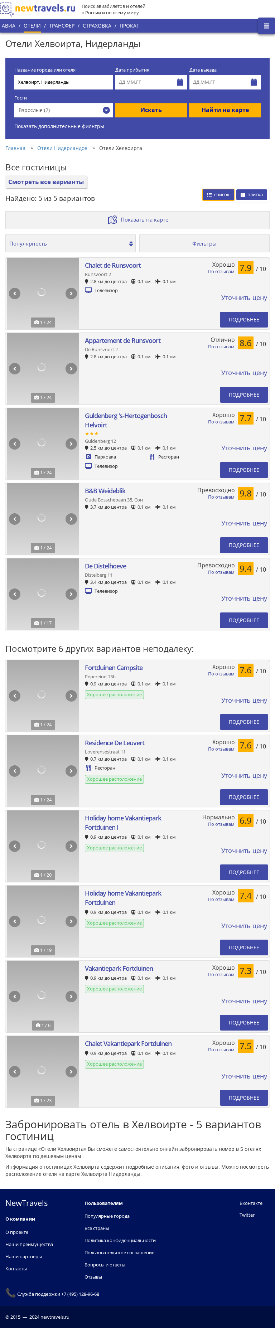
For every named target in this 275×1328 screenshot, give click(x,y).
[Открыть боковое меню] (266, 26)
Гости (20, 98)
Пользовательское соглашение (119, 1252)
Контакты (16, 1268)
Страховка (97, 25)
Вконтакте (251, 1203)
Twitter (247, 1215)
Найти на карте (225, 110)
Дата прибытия (132, 70)
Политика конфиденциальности (120, 1240)
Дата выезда (203, 70)
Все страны (97, 1228)
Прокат (129, 25)
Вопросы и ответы (105, 1264)
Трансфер (61, 25)
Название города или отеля (45, 70)
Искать (151, 110)
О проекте (16, 1232)
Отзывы (93, 1277)
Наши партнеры (23, 1256)
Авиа (8, 25)
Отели (32, 25)
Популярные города (107, 1216)
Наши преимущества (29, 1244)
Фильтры (204, 243)
